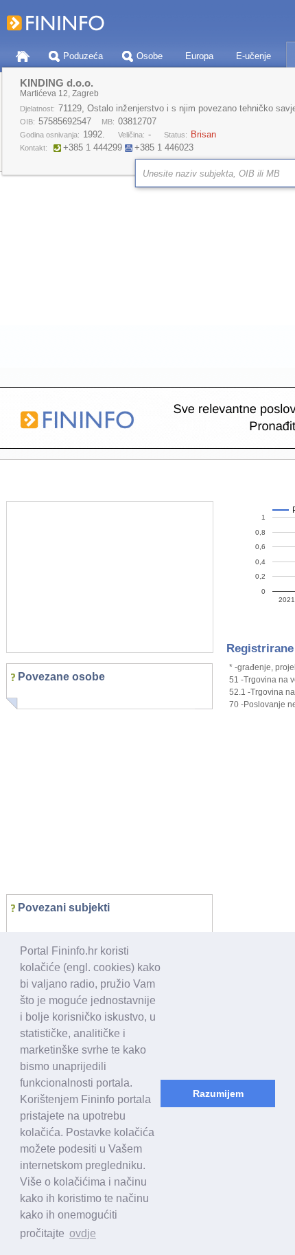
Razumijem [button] (218, 1093)
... (25, 928)
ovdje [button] (82, 1233)
